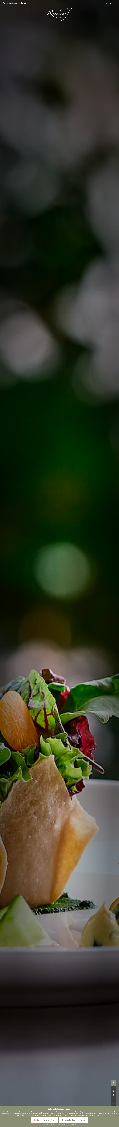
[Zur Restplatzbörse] (25, 3)
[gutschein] (113, 1083)
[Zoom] (59, 563)
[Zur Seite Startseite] (59, 14)
